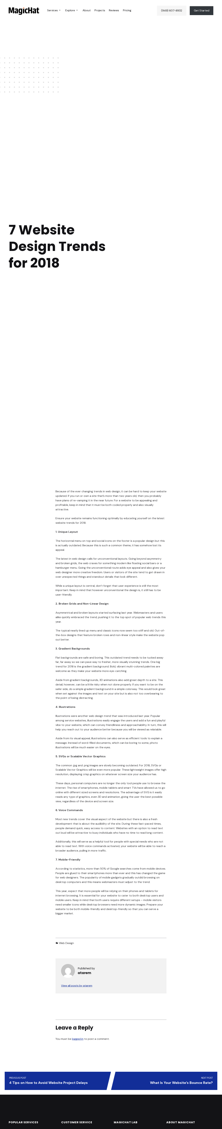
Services (52, 10)
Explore (70, 10)
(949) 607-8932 (171, 10)
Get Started (201, 10)
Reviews (114, 10)
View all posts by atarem (76, 985)
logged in (77, 1039)
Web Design (66, 943)
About (87, 10)
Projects (100, 10)
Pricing (127, 10)
